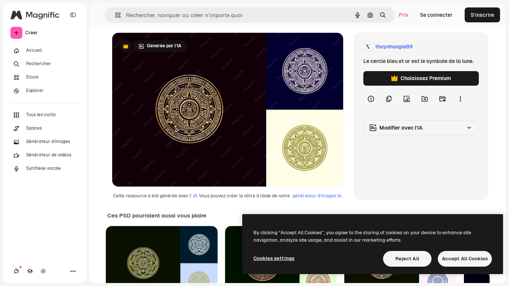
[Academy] (30, 271)
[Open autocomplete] (115, 15)
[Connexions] (16, 271)
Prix (404, 15)
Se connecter (436, 15)
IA (195, 196)
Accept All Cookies (465, 258)
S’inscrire (482, 15)
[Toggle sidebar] (73, 15)
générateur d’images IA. (317, 196)
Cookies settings (273, 258)
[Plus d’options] (460, 99)
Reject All (407, 258)
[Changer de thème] (43, 271)
